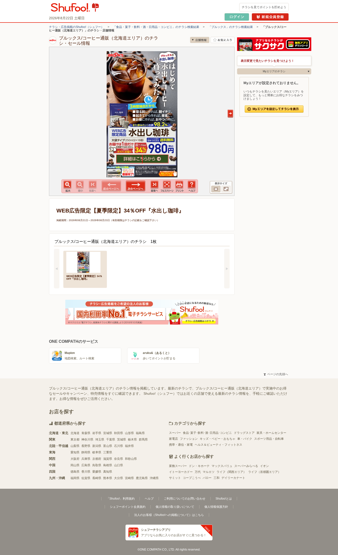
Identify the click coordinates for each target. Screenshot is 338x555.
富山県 (107, 446)
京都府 (96, 459)
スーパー (175, 433)
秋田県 (118, 433)
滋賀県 (107, 459)
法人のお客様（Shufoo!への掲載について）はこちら (169, 515)
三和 (216, 478)
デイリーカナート (233, 478)
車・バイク (244, 438)
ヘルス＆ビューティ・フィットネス (218, 444)
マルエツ (209, 472)
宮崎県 (129, 478)
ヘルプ (149, 498)
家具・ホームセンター (271, 433)
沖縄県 (154, 478)
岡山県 (75, 465)
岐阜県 (96, 452)
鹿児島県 (142, 478)
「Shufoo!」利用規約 (120, 498)
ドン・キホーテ (199, 466)
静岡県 (85, 452)
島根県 (107, 465)
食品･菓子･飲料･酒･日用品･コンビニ (207, 433)
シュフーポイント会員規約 (127, 507)
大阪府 (75, 459)
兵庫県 (85, 459)
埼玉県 (99, 439)
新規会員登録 (270, 17)
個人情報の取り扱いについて (175, 507)
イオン (264, 466)
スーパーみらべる (246, 466)
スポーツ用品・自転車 (269, 438)
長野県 (85, 446)
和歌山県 (131, 459)
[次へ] (227, 268)
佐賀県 (85, 478)
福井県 (129, 446)
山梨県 (75, 446)
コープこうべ (192, 478)
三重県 (107, 452)
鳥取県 (96, 465)
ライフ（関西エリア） (231, 472)
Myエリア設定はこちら (274, 109)
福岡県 (75, 478)
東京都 (75, 439)
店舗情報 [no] (199, 40)
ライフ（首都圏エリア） (264, 472)
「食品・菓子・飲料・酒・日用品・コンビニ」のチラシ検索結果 (156, 27)
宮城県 (107, 433)
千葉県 (110, 439)
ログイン (236, 17)
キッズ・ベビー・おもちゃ (217, 438)
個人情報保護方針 (216, 507)
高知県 (107, 471)
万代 (198, 472)
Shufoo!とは (224, 498)
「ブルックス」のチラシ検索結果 (230, 27)
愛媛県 (96, 471)
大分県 (118, 478)
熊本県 (107, 478)
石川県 (118, 446)
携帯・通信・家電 (181, 444)
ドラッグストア (244, 433)
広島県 (85, 465)
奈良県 (118, 459)
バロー (207, 478)
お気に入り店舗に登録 (223, 40)
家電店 (173, 438)
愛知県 (75, 452)
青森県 (85, 433)
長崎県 (96, 478)
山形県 (129, 433)
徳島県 (75, 471)
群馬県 (143, 439)
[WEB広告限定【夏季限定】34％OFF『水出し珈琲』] (85, 262)
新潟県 (96, 446)
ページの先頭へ (276, 374)
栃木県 (132, 439)
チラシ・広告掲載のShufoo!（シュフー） (76, 27)
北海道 (75, 433)
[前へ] (56, 268)
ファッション (189, 438)
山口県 (118, 465)
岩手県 (96, 433)
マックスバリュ (222, 466)
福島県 (140, 433)
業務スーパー (178, 466)
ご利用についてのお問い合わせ (184, 498)
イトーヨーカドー (181, 472)
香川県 (85, 471)
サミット (175, 478)
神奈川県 (87, 439)
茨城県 (121, 439)
